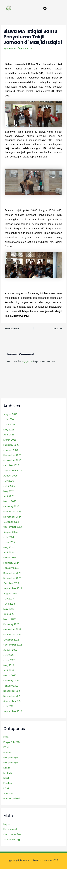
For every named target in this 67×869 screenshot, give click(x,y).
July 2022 (8, 655)
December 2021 (11, 690)
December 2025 (12, 455)
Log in (6, 824)
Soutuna (8, 793)
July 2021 (8, 706)
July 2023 (8, 598)
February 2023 (11, 624)
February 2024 (11, 562)
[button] (45, 8)
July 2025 (8, 480)
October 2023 (11, 583)
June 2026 (9, 424)
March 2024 (10, 557)
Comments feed (12, 834)
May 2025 (8, 491)
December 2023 (12, 573)
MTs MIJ (7, 772)
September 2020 (12, 711)
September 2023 (12, 588)
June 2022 (9, 660)
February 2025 (11, 506)
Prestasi (7, 783)
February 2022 (11, 680)
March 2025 (10, 501)
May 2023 (8, 609)
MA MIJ (7, 752)
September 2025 (12, 470)
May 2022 (8, 665)
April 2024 (8, 552)
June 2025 (9, 486)
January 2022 (10, 685)
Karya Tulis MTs (12, 742)
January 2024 (11, 568)
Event (6, 737)
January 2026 (11, 450)
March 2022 (9, 675)
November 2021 (11, 696)
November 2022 (12, 634)
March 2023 (9, 619)
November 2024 (12, 516)
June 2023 (9, 603)
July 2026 (8, 419)
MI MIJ (6, 767)
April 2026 (8, 434)
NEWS (6, 778)
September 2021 (12, 701)
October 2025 (11, 465)
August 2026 (10, 414)
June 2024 (9, 542)
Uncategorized (11, 798)
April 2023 (8, 614)
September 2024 (12, 526)
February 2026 (11, 445)
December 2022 (12, 629)
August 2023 (10, 593)
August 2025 (10, 475)
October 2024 (11, 521)
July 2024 (8, 537)
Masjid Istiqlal (10, 757)
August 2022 (10, 649)
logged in (27, 361)
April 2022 (8, 670)
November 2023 (12, 578)
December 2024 (12, 511)
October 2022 (11, 639)
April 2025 (8, 496)
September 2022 (12, 644)
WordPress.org (11, 839)
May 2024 (8, 547)
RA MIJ (6, 788)
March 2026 (9, 439)
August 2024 (10, 532)
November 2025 (12, 460)
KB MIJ (6, 747)
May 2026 (8, 429)
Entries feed (10, 829)
